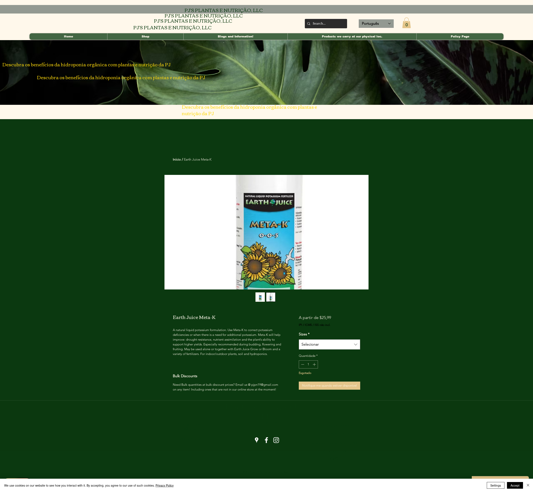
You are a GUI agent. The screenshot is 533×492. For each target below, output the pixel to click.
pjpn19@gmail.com (190, 428)
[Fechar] (528, 485)
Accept (515, 485)
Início (177, 159)
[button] (406, 22)
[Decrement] (302, 364)
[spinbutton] (308, 364)
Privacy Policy (165, 485)
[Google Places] (256, 440)
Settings (495, 485)
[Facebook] (266, 440)
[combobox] (329, 344)
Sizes (304, 334)
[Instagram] (276, 440)
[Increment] (315, 364)
